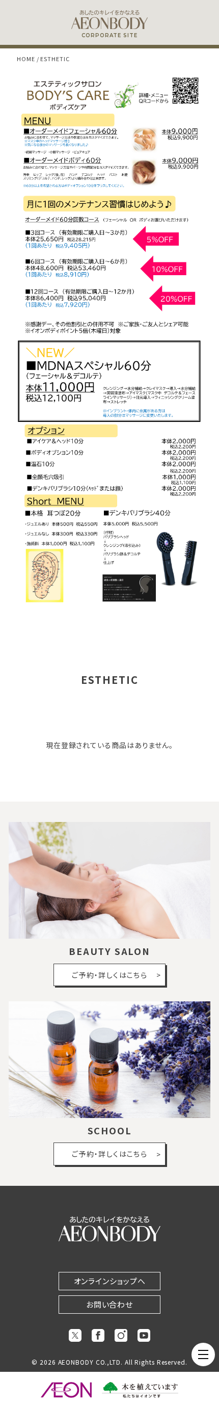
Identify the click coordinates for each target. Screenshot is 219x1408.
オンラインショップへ (110, 1281)
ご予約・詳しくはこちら (109, 975)
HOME (26, 59)
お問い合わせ (109, 1304)
